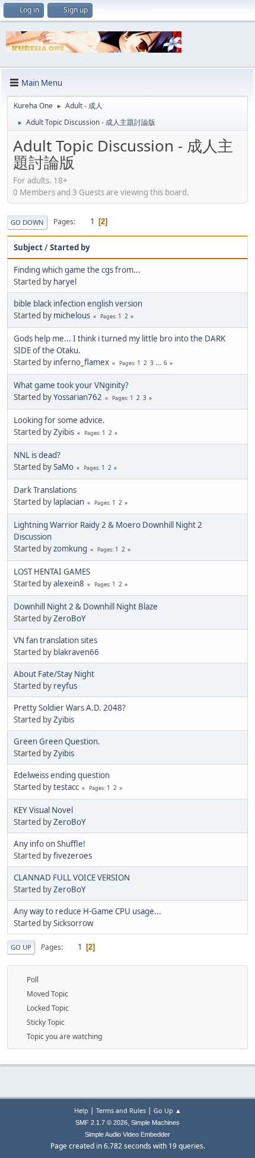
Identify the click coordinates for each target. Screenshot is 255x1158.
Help (81, 1110)
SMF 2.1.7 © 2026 (101, 1122)
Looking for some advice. (59, 420)
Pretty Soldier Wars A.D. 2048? (70, 707)
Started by (70, 247)
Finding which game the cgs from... (77, 269)
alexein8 (68, 583)
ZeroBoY (69, 618)
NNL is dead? (37, 455)
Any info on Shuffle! (49, 843)
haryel (64, 281)
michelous (71, 315)
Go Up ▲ (167, 1110)
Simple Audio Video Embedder (127, 1134)
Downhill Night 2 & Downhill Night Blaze (86, 606)
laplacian (68, 501)
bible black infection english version (78, 303)
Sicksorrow (73, 923)
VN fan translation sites (55, 640)
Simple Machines (155, 1122)
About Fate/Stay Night (54, 674)
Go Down (27, 222)
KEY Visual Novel (43, 810)
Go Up (21, 947)
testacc (66, 787)
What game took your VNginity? (71, 385)
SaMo (63, 467)
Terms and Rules (121, 1110)
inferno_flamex (81, 362)
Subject (28, 247)
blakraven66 (76, 652)
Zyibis (63, 432)
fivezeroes (72, 855)
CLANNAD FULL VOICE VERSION (72, 877)
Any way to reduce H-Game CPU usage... (87, 911)
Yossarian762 (77, 397)
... (159, 363)
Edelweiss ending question (62, 775)
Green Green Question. (57, 741)
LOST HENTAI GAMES (52, 571)
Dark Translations (45, 490)
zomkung (70, 548)
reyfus (65, 685)
